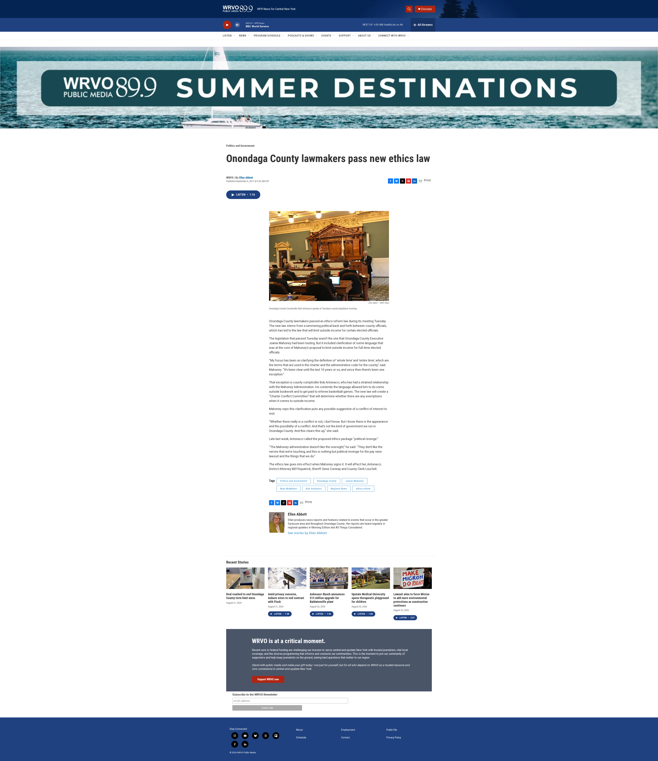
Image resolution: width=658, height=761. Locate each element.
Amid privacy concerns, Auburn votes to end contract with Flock (286, 597)
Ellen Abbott (246, 177)
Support (345, 35)
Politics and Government (240, 145)
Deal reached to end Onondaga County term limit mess (245, 596)
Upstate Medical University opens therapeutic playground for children (370, 597)
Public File (391, 730)
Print (427, 180)
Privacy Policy (393, 737)
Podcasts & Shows (301, 35)
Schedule (301, 737)
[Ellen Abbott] (276, 522)
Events (326, 35)
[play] (227, 25)
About (299, 730)
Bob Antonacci (314, 488)
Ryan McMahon (288, 488)
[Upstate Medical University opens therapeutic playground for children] (371, 578)
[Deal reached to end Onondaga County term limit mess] (245, 578)
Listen (227, 35)
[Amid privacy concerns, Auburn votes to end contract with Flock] (287, 578)
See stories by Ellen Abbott (307, 533)
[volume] (237, 25)
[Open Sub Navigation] (234, 35)
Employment (348, 730)
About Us (364, 35)
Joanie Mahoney (354, 481)
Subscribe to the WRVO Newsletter (254, 694)
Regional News (339, 488)
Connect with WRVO (392, 35)
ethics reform (363, 488)
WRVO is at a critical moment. (288, 641)
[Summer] (329, 87)
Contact (345, 737)
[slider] (242, 25)
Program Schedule (267, 35)
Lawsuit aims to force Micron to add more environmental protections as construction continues (411, 599)
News (242, 35)
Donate (426, 9)
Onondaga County (327, 481)
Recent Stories (237, 562)
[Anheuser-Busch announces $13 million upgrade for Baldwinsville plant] (329, 578)
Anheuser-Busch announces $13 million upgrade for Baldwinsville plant (327, 597)
